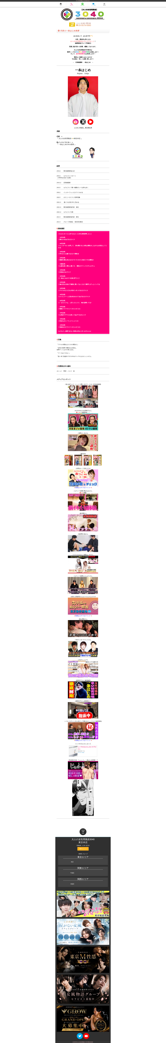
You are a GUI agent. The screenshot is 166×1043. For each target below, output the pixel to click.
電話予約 (71, 5)
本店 (72, 862)
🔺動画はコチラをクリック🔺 (83, 487)
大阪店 (72, 884)
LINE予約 (82, 5)
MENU (104, 5)
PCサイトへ (83, 849)
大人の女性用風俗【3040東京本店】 (83, 0)
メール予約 (93, 5)
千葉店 (72, 873)
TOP (61, 5)
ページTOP (83, 831)
